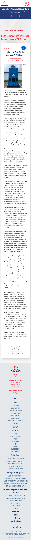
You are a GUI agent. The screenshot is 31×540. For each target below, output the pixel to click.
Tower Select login (15, 521)
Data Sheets (16, 446)
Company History (15, 418)
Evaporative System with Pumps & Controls (15, 478)
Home (2, 28)
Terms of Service (20, 531)
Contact (15, 427)
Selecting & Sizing (15, 449)
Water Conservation (15, 408)
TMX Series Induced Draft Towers (15, 459)
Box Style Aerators (15, 503)
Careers (15, 423)
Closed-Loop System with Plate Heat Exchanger (16, 481)
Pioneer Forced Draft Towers (15, 466)
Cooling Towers (15, 455)
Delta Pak (15, 508)
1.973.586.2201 (15, 376)
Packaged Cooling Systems (15, 472)
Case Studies (15, 441)
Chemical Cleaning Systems (15, 501)
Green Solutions (15, 416)
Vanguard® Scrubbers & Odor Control (15, 498)
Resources (9, 28)
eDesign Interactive (18, 537)
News (15, 434)
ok (15, 16)
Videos (15, 444)
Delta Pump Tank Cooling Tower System (15, 486)
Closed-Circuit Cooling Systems (15, 476)
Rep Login (16, 515)
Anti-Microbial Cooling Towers (15, 469)
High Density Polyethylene (15, 411)
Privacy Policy (11, 531)
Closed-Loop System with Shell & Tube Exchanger (15, 483)
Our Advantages (15, 406)
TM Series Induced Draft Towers (15, 461)
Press (16, 28)
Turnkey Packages (15, 506)
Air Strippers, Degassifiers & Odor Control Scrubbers (15, 491)
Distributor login (15, 518)
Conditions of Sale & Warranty (15, 421)
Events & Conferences (15, 436)
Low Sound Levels (15, 413)
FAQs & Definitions (15, 451)
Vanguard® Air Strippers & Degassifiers (15, 496)
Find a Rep (15, 512)
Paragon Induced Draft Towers (15, 464)
